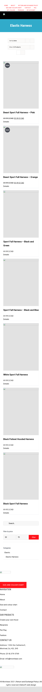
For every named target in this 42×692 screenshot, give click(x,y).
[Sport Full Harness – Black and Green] (21, 214)
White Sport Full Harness (15, 374)
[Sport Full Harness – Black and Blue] (21, 282)
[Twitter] (9, 664)
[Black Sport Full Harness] (21, 476)
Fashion (3, 635)
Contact (3, 610)
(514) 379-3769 (12, 654)
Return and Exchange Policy (27, 682)
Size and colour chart (13, 585)
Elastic (7, 552)
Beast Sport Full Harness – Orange (20, 177)
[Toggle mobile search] (34, 15)
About (2, 600)
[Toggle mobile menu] (38, 15)
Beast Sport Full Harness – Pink (19, 112)
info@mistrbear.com (13, 659)
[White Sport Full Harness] (21, 347)
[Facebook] (1, 664)
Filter (34, 537)
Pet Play (3, 630)
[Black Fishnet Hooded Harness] (21, 411)
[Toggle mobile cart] (30, 15)
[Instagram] (5, 664)
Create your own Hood (9, 620)
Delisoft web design (28, 685)
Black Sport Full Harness (15, 503)
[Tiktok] (13, 664)
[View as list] (23, 52)
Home (2, 594)
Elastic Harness (12, 557)
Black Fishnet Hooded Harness (18, 439)
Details (6, 122)
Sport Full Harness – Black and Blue (21, 310)
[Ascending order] (32, 41)
